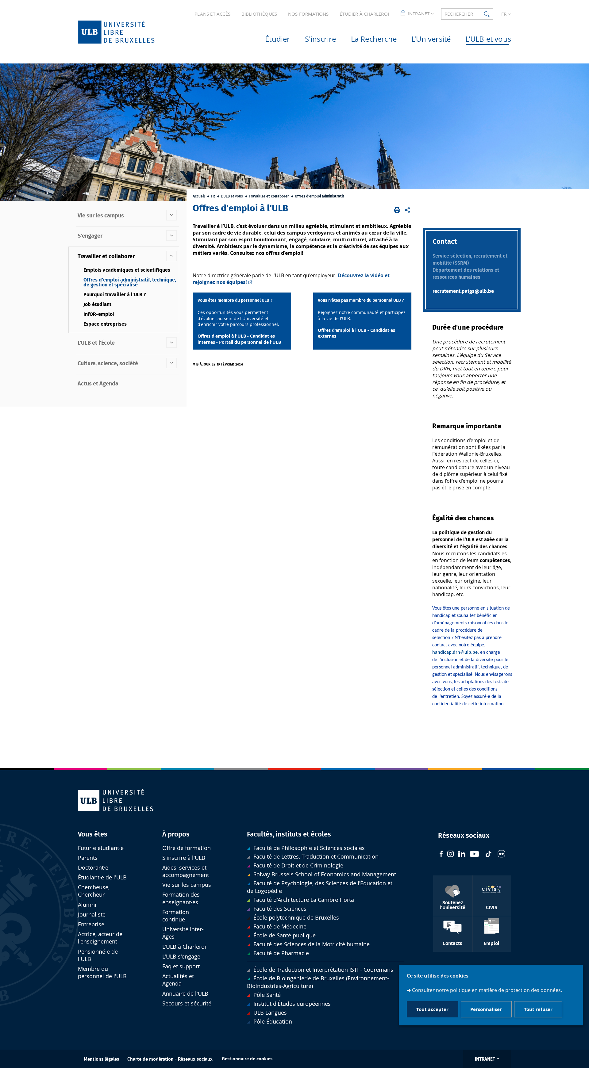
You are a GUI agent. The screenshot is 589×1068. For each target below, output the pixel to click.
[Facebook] (441, 855)
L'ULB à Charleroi (184, 946)
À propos (176, 834)
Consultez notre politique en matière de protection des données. (487, 989)
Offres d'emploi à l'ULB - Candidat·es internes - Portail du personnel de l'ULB (239, 339)
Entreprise (91, 924)
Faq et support (181, 966)
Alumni (87, 904)
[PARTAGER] (407, 210)
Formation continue (175, 916)
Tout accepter (432, 1009)
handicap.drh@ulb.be (455, 652)
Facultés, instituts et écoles (289, 834)
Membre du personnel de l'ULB (102, 972)
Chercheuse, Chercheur (94, 891)
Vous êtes (92, 834)
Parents (88, 857)
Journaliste (92, 914)
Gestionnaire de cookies (247, 1059)
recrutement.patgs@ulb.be (463, 291)
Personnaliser (486, 1009)
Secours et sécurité (186, 1003)
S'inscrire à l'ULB (183, 857)
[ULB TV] (474, 855)
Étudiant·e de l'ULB (102, 877)
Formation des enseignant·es (181, 898)
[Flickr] (501, 854)
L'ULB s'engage (181, 956)
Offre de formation (186, 848)
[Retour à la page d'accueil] (126, 32)
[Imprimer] (397, 210)
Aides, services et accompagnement (185, 871)
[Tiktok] (488, 854)
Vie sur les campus (186, 884)
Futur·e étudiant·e (101, 848)
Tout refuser (538, 1009)
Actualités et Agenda (178, 980)
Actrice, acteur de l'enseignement (100, 938)
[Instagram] (450, 855)
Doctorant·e (93, 867)
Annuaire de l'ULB (185, 993)
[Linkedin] (461, 855)
